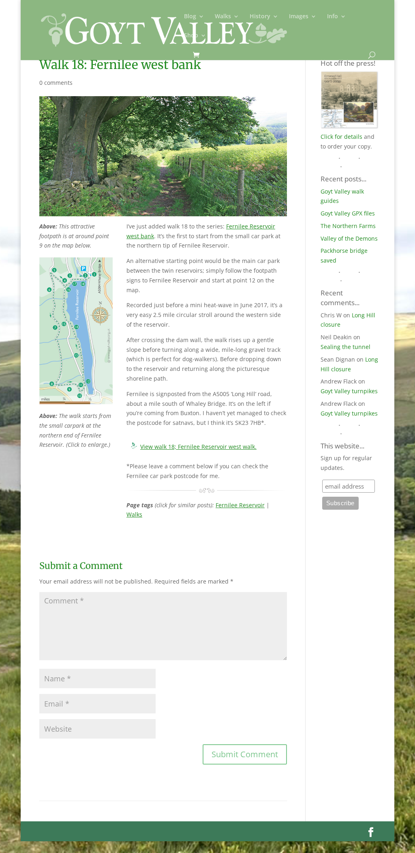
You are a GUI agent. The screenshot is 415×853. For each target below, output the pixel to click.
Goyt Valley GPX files (348, 213)
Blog (190, 16)
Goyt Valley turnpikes (349, 391)
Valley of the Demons (349, 238)
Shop (191, 35)
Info (332, 16)
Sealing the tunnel (345, 347)
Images (298, 16)
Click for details (341, 136)
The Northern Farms (348, 226)
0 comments (56, 82)
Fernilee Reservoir (240, 505)
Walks (223, 16)
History (260, 16)
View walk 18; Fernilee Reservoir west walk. (198, 446)
